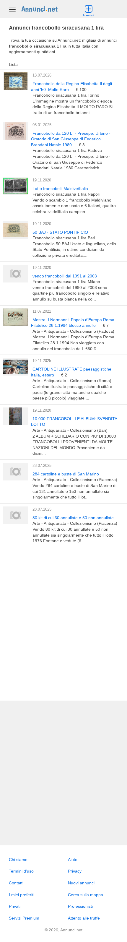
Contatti (16, 883)
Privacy (75, 871)
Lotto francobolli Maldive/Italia (60, 188)
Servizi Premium (24, 918)
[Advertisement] (63, 622)
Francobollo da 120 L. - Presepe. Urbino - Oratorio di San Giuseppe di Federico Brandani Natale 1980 (70, 139)
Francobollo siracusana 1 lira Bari (63, 238)
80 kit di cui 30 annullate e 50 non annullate (73, 517)
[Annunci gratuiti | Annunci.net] (39, 8)
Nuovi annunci (81, 883)
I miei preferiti (21, 894)
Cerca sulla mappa (85, 894)
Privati (14, 906)
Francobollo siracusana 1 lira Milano (66, 281)
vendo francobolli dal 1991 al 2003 (64, 276)
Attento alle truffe (84, 918)
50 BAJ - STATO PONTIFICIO (60, 232)
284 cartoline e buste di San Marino (65, 474)
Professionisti (80, 906)
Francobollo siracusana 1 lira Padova (67, 150)
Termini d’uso (21, 871)
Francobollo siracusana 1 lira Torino (65, 95)
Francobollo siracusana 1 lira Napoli (66, 194)
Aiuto (72, 859)
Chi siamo (18, 859)
